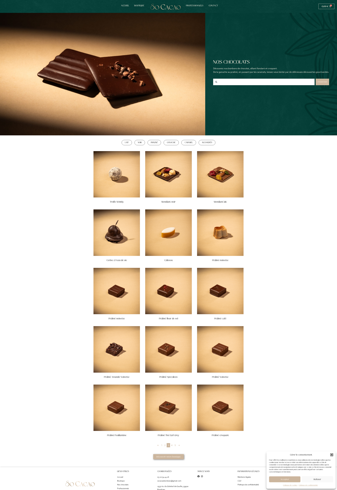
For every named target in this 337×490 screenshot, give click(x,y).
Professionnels (194, 5)
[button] (331, 454)
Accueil (125, 5)
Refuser (317, 479)
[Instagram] (202, 476)
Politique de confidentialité (308, 485)
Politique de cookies (290, 485)
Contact (213, 5)
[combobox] (264, 82)
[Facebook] (198, 476)
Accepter (285, 479)
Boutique (139, 5)
